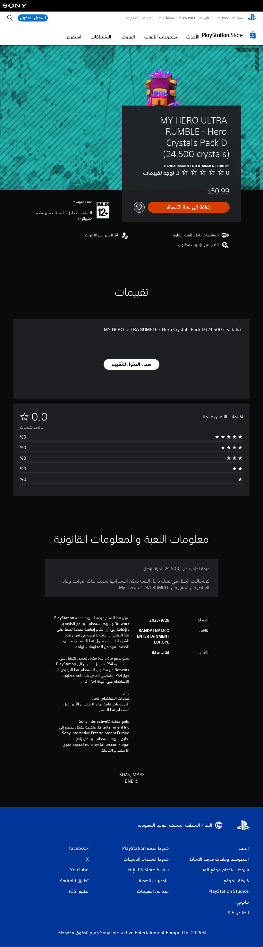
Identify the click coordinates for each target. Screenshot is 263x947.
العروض (128, 37)
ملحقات (169, 17)
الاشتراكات (101, 37)
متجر (240, 17)
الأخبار (151, 17)
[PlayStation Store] (229, 35)
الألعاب (208, 17)
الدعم (134, 17)
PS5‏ (225, 17)
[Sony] (14, 10)
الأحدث (192, 37)
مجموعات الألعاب (160, 37)
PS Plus (189, 17)
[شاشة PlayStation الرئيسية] (252, 18)
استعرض (73, 37)
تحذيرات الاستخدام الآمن (110, 698)
